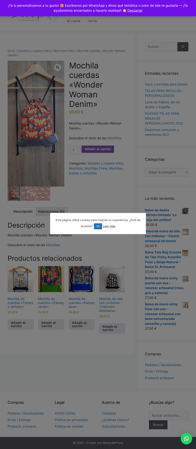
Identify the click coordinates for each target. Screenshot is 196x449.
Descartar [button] (135, 10)
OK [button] (98, 226)
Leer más (109, 226)
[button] (186, 438)
